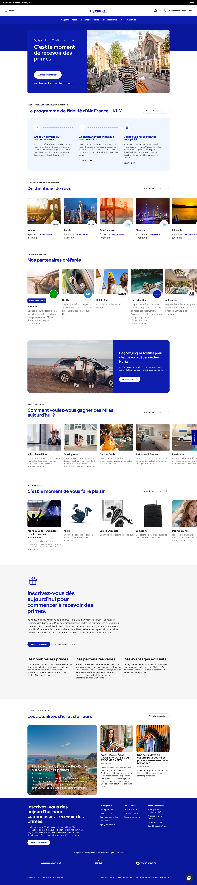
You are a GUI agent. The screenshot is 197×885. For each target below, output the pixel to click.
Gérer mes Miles (128, 19)
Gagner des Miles (69, 19)
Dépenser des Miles (90, 19)
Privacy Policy (144, 877)
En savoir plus (85, 160)
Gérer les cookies (155, 822)
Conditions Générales (157, 826)
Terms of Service (158, 877)
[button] (189, 878)
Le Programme (110, 19)
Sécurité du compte (133, 817)
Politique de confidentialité (154, 810)
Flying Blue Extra (107, 824)
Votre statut (105, 820)
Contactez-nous (131, 813)
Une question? (130, 809)
